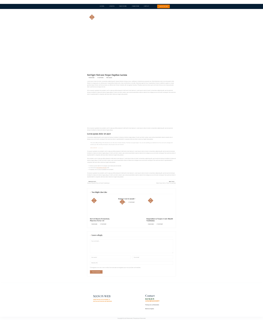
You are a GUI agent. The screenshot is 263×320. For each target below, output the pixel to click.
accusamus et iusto (102, 167)
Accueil (102, 6)
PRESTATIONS (123, 6)
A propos (111, 6)
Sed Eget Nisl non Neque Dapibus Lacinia (107, 75)
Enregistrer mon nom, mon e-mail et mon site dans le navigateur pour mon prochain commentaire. (116, 267)
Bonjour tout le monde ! (126, 199)
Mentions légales (149, 308)
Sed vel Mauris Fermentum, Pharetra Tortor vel (100, 220)
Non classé (109, 77)
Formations (135, 6)
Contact (146, 6)
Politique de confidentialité (152, 304)
